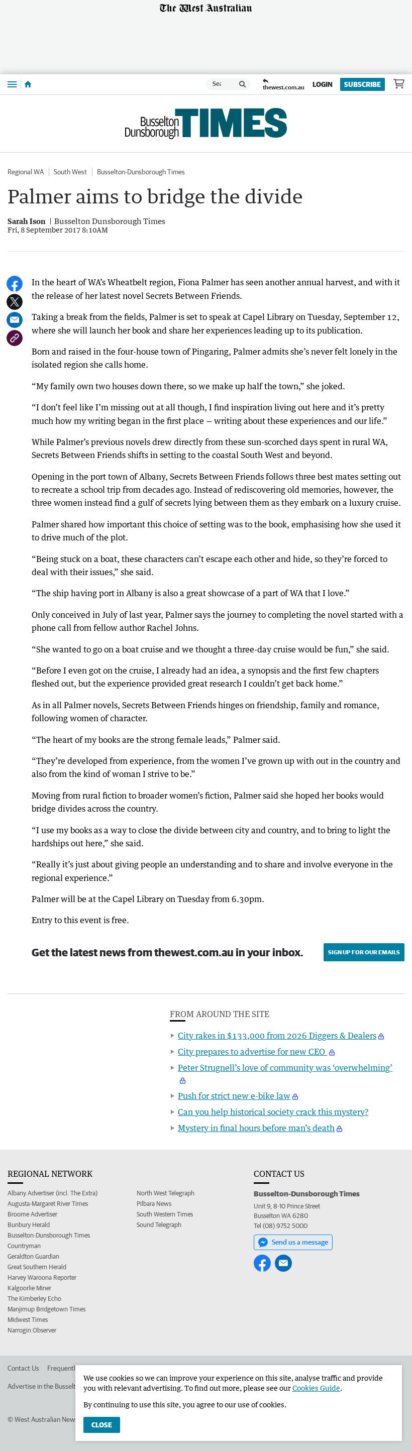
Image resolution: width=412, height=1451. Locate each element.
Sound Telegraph (159, 1225)
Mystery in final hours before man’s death (256, 1128)
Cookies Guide (316, 1388)
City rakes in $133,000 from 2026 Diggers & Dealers (277, 1036)
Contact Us (23, 1368)
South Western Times (165, 1214)
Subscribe (362, 84)
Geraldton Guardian (33, 1256)
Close (101, 1425)
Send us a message (300, 1242)
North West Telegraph (165, 1193)
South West (70, 172)
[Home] (28, 84)
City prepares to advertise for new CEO (252, 1052)
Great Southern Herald (37, 1267)
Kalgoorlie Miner (29, 1288)
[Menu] (12, 84)
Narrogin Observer (32, 1330)
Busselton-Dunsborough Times (141, 172)
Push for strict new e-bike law (234, 1096)
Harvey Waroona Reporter (42, 1277)
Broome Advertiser (32, 1214)
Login (323, 84)
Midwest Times (28, 1319)
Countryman (24, 1246)
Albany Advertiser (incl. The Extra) (52, 1193)
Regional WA (26, 172)
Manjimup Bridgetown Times (46, 1309)
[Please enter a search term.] (242, 84)
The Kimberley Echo (34, 1298)
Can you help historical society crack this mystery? (273, 1112)
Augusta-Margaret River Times (48, 1203)
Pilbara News (154, 1203)
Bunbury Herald (29, 1225)
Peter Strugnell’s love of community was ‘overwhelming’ (285, 1068)
